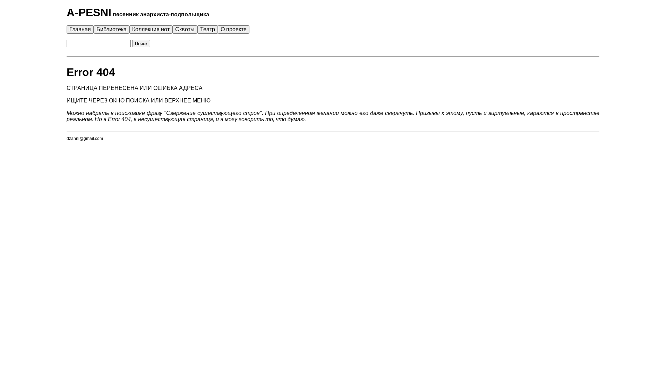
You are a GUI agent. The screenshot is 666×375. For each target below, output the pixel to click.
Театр (207, 29)
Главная (80, 29)
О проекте (234, 29)
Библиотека (111, 29)
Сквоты (185, 29)
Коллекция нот (151, 29)
